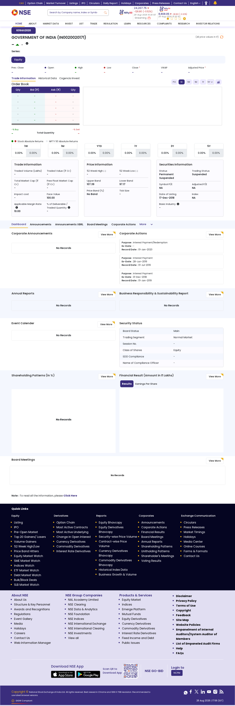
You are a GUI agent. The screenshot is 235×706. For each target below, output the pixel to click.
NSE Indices (76, 619)
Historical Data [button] (47, 78)
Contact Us (180, 3)
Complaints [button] (164, 23)
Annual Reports (151, 542)
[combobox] (74, 12)
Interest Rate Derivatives (73, 551)
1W (188, 81)
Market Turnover (56, 3)
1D (181, 81)
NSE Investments (80, 633)
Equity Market (131, 600)
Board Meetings (97, 224)
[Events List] (215, 3)
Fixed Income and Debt (138, 638)
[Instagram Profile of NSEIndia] (215, 692)
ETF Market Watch (26, 570)
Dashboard (19, 224)
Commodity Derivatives (73, 546)
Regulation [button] (111, 23)
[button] (145, 18)
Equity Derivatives (134, 619)
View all (73, 638)
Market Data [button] (51, 23)
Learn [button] (127, 23)
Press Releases (161, 3)
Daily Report (110, 3)
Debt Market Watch (27, 575)
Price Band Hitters (26, 551)
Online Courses (194, 546)
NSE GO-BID (154, 671)
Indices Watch (24, 566)
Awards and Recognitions (32, 609)
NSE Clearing (77, 604)
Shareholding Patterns (156, 546)
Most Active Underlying (72, 532)
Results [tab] (127, 383)
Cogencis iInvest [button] (69, 78)
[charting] (218, 82)
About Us (20, 600)
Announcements (40, 224)
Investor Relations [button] (208, 23)
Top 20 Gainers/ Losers (30, 537)
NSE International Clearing (86, 628)
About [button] (33, 23)
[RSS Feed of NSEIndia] (221, 692)
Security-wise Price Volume (118, 537)
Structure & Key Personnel (32, 604)
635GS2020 (23, 30)
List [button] (81, 23)
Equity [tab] (18, 59)
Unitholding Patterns (155, 551)
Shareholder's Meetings (157, 556)
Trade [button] (93, 23)
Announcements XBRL (69, 224)
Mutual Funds (131, 614)
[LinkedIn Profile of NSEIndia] (203, 692)
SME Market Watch (27, 561)
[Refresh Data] (221, 37)
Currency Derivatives (71, 542)
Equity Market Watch (28, 556)
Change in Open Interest (73, 537)
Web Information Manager (32, 643)
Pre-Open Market (26, 532)
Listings (73, 3)
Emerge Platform (133, 609)
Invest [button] (69, 23)
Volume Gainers (25, 542)
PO (174, 81)
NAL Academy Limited (83, 600)
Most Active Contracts (72, 527)
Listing (18, 522)
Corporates (142, 3)
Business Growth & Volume (118, 574)
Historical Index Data (113, 570)
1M (196, 81)
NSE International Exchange (87, 624)
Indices (127, 604)
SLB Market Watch (26, 585)
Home (18, 23)
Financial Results (153, 532)
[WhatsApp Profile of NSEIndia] (185, 692)
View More (107, 234)
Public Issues (131, 643)
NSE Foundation (79, 614)
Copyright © (20, 692)
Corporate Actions (123, 224)
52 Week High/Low (26, 546)
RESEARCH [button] (184, 23)
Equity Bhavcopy (110, 522)
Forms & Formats (196, 551)
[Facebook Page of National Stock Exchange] (190, 692)
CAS (21, 3)
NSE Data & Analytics (83, 609)
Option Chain (35, 3)
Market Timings (194, 532)
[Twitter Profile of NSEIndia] (197, 692)
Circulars (94, 3)
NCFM (177, 672)
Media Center (193, 542)
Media (18, 624)
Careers (19, 633)
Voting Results (151, 561)
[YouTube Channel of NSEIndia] (209, 692)
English (194, 3)
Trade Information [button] (24, 78)
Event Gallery (23, 619)
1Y (203, 81)
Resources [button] (144, 23)
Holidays (126, 3)
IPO (83, 3)
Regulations (22, 614)
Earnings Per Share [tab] (146, 383)
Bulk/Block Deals (25, 580)
